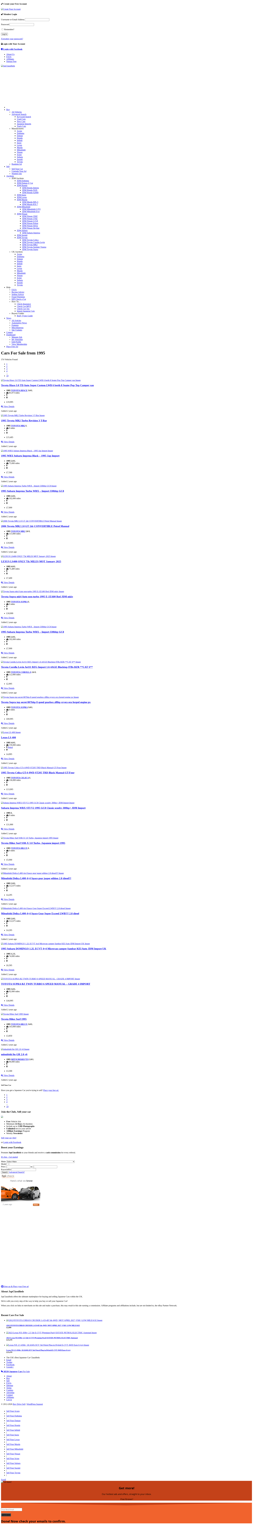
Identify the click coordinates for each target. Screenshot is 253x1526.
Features (15, 325)
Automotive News (19, 323)
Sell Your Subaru (13, 1463)
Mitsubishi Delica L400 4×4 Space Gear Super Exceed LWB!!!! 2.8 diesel (40, 913)
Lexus (19, 145)
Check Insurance (24, 304)
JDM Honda (22, 185)
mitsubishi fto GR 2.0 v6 (14, 1054)
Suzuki (20, 159)
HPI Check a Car (19, 299)
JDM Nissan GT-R (30, 221)
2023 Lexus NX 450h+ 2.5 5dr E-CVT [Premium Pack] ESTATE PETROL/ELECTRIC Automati (42, 1338)
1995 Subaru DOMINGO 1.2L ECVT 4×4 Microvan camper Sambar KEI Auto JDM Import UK (53, 948)
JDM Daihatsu (23, 181)
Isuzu (19, 143)
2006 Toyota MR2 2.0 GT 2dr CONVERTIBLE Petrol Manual (35, 526)
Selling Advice (18, 294)
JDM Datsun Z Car (25, 183)
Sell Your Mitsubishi (14, 1449)
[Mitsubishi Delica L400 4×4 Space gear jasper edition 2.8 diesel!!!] (32, 873)
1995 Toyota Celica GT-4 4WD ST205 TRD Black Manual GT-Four (37, 772)
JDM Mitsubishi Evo (31, 211)
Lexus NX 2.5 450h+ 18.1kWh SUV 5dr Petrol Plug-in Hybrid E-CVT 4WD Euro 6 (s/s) (38, 1350)
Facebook (10, 1365)
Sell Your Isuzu (12, 1435)
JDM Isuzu (21, 195)
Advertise (10, 1392)
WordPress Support (35, 1404)
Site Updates (17, 330)
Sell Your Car (17, 169)
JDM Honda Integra (30, 188)
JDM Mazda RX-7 (30, 204)
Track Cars (21, 126)
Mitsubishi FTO (20, 1059)
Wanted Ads (17, 173)
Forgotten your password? (12, 39)
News (8, 318)
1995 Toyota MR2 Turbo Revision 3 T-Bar (24, 420)
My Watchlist (17, 339)
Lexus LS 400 (8, 737)
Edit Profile (16, 342)
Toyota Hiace (19, 390)
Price (3, 1167)
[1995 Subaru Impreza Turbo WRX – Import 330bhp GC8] (29, 486)
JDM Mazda (22, 200)
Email (8, 1360)
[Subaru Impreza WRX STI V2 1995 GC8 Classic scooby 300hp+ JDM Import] (37, 803)
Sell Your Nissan (13, 1454)
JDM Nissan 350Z (30, 216)
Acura (19, 131)
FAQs (8, 57)
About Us (10, 54)
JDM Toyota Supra (30, 249)
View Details (8, 406)
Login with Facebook (12, 1142)
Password (5, 24)
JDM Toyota (22, 237)
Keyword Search (24, 117)
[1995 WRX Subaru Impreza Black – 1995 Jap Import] (27, 451)
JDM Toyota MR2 (30, 245)
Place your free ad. (51, 1090)
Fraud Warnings (18, 297)
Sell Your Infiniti (13, 1430)
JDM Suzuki (22, 235)
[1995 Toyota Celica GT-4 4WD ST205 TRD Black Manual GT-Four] (34, 767)
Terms (8, 1388)
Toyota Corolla (21, 672)
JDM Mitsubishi (23, 207)
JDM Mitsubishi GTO (31, 209)
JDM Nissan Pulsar (30, 223)
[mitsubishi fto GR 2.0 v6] (15, 1049)
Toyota (20, 162)
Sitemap (9, 1385)
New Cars (21, 121)
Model (3, 1164)
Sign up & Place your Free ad (16, 1286)
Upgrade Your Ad (19, 171)
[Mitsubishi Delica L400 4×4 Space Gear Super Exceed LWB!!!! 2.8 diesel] (36, 908)
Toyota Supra (19, 602)
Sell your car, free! (8, 1138)
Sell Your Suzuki (13, 1468)
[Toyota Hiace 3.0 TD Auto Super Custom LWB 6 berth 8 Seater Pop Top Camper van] (41, 380)
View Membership (19, 344)
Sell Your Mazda (13, 1444)
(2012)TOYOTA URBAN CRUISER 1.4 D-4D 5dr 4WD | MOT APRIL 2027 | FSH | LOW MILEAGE (43, 1325)
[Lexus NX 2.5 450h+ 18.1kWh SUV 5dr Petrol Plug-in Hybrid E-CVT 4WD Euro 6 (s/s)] (47, 1345)
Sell (7, 166)
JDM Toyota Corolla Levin (33, 242)
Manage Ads (17, 337)
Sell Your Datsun (13, 1420)
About (9, 1376)
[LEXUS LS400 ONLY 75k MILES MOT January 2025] (28, 556)
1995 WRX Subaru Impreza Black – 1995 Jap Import (30, 455)
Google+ (10, 1367)
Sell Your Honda (13, 1425)
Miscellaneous (17, 328)
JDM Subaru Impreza (31, 233)
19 (7, 376)
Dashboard (10, 335)
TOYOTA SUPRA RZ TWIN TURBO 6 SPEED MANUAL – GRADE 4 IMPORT (45, 984)
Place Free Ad (12, 346)
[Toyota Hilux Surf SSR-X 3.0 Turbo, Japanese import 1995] (29, 838)
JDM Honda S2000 (30, 192)
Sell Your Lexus (13, 1439)
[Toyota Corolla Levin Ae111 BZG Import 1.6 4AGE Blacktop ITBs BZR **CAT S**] (41, 662)
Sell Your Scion (12, 1458)
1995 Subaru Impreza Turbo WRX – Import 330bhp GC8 (32, 491)
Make (3, 1161)
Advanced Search (19, 114)
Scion (19, 155)
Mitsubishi (21, 150)
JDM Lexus (22, 197)
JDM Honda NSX (29, 190)
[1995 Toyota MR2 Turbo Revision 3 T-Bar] (23, 415)
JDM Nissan (22, 214)
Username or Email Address (12, 19)
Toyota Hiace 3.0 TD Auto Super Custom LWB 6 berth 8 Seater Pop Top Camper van (47, 385)
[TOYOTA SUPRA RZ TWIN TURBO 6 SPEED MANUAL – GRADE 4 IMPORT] (40, 979)
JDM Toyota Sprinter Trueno (34, 247)
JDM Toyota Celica (30, 240)
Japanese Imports (24, 124)
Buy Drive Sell (19, 1404)
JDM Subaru (22, 230)
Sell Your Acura (13, 1411)
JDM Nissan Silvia (30, 226)
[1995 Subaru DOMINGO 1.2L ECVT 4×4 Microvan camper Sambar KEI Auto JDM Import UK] (45, 944)
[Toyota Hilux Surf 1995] (15, 1014)
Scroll (3, 1479)
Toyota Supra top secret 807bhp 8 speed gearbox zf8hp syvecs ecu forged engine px (46, 702)
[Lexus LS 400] (11, 732)
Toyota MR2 (18, 426)
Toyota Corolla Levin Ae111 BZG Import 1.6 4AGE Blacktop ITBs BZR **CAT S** (47, 667)
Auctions (10, 176)
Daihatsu (20, 133)
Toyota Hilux (19, 848)
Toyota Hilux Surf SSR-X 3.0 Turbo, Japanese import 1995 (33, 843)
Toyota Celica (20, 778)
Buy (8, 109)
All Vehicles (17, 112)
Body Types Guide (25, 316)
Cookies (9, 1390)
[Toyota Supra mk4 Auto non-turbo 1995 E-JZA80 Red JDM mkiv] (32, 591)
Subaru (20, 157)
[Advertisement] (80, 85)
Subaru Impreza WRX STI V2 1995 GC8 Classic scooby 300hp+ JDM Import (43, 808)
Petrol (10, 747)
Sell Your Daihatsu (14, 1416)
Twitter (9, 1362)
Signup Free (11, 61)
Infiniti (19, 140)
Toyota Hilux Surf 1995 (14, 1019)
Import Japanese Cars (26, 311)
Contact (9, 332)
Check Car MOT (24, 306)
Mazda (20, 147)
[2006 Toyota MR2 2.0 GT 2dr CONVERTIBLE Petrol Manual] (31, 521)
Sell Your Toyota (13, 1473)
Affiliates (10, 59)
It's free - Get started (9, 1157)
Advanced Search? (17, 1172)
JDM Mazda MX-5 (30, 202)
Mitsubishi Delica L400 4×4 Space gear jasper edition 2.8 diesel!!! (36, 878)
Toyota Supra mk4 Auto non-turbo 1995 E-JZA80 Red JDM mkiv (37, 596)
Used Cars (21, 119)
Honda (20, 138)
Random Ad (17, 164)
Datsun (20, 136)
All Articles (16, 320)
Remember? (9, 29)
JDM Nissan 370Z (30, 218)
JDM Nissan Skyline (30, 228)
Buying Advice (18, 292)
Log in (9, 1400)
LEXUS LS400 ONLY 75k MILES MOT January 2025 (31, 561)
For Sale (16, 1371)
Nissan (20, 152)
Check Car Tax (23, 309)
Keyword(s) (6, 1169)
